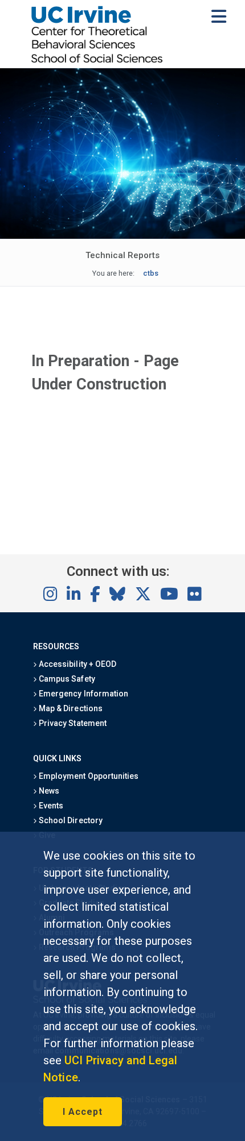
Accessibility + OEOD (76, 664)
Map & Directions (69, 708)
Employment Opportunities (87, 776)
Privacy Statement (72, 723)
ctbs (150, 273)
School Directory (69, 820)
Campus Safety (66, 678)
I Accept (83, 1111)
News (48, 790)
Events (50, 805)
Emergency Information (82, 693)
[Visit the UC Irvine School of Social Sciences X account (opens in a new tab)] (143, 595)
